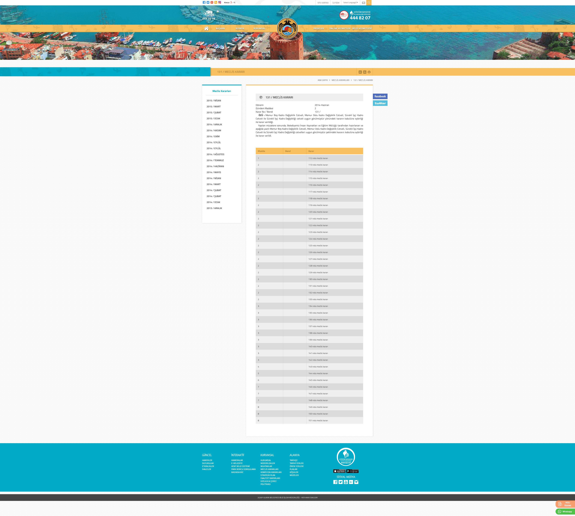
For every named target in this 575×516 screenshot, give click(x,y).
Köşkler (294, 472)
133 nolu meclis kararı (318, 299)
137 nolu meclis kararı (318, 326)
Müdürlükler (268, 463)
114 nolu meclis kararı (318, 171)
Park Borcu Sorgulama (243, 469)
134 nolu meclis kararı (318, 306)
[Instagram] (219, 2)
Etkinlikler (208, 466)
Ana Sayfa (323, 80)
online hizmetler (339, 28)
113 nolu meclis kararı (318, 164)
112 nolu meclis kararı (318, 158)
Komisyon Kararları (271, 472)
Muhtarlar (266, 466)
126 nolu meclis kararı (318, 252)
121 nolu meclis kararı (318, 218)
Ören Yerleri (297, 466)
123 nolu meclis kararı (318, 232)
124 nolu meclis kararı (318, 238)
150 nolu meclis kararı (318, 413)
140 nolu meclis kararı (318, 346)
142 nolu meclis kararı (318, 359)
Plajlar (293, 469)
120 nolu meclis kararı (318, 211)
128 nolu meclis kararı (318, 265)
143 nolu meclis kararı (318, 366)
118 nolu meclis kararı (318, 198)
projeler (318, 28)
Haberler (207, 460)
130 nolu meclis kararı (318, 279)
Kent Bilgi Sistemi (240, 466)
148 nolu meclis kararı (318, 400)
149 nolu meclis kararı (318, 406)
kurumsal (259, 28)
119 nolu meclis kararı (318, 205)
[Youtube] (212, 2)
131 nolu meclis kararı (318, 285)
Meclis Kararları (340, 80)
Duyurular (208, 463)
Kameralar (237, 460)
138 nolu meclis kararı (318, 332)
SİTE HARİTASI (323, 2)
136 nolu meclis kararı (318, 319)
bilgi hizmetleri (362, 28)
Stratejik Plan (268, 475)
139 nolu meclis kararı (318, 339)
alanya (240, 28)
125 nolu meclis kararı (318, 245)
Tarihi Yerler (297, 463)
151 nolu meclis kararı (318, 420)
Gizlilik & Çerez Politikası (268, 483)
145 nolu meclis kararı (318, 380)
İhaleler (206, 469)
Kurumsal (266, 460)
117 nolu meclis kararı (318, 191)
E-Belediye (237, 463)
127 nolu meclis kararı (318, 258)
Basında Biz (237, 472)
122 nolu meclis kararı (318, 225)
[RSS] (215, 2)
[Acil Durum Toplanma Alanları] (231, 11)
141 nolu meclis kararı (318, 353)
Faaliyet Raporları (270, 478)
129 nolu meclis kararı (318, 272)
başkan (220, 28)
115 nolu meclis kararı (318, 178)
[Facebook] (204, 2)
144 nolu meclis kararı (318, 373)
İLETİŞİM (336, 2)
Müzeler (294, 475)
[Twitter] (208, 2)
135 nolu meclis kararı (318, 312)
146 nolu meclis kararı (318, 386)
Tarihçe (294, 460)
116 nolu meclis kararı (318, 184)
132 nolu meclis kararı (318, 292)
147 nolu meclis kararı (318, 393)
